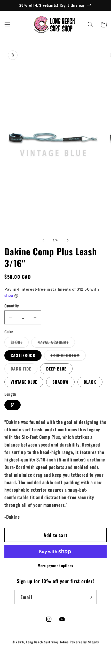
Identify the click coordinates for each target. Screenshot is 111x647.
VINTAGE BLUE (24, 382)
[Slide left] (43, 240)
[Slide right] (67, 240)
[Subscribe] (90, 597)
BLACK (90, 382)
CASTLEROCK (23, 355)
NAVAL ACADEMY (56, 343)
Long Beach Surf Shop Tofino (47, 642)
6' (12, 405)
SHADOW (60, 382)
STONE (20, 343)
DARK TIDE (24, 369)
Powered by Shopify (84, 642)
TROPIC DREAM (68, 356)
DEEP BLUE (56, 369)
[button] (7, 24)
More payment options (55, 565)
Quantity (11, 305)
